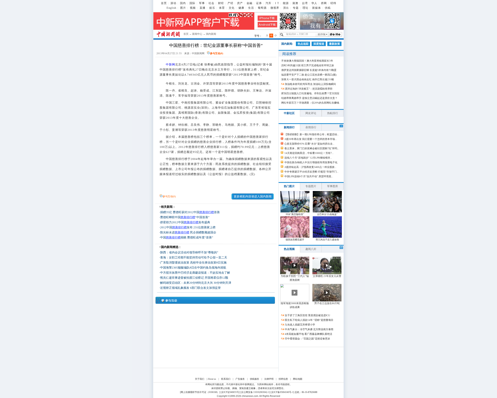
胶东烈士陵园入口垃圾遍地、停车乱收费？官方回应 (310, 93)
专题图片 (310, 186)
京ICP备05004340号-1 (282, 392)
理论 (305, 7)
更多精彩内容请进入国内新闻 (253, 196)
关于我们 (199, 379)
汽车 (268, 3)
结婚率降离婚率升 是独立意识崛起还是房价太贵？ (309, 98)
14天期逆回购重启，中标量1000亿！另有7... (309, 153)
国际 (192, 3)
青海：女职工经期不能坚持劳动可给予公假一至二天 (193, 257)
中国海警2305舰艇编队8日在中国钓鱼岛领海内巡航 (193, 267)
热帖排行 (332, 113)
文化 (232, 7)
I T (277, 3)
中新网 (170, 64)
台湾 (305, 3)
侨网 (324, 3)
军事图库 (332, 186)
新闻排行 (289, 127)
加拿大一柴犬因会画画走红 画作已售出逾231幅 (307, 79)
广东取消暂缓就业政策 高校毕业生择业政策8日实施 (193, 262)
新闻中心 (197, 33)
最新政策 (334, 43)
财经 (221, 3)
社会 (211, 3)
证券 (259, 3)
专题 (296, 7)
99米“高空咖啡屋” (295, 214)
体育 (222, 7)
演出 (286, 7)
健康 (241, 7)
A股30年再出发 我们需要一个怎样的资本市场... (310, 139)
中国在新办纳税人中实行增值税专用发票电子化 (310, 162)
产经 (230, 3)
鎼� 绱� (335, 34)
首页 (164, 3)
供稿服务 (254, 379)
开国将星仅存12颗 (216, 277)
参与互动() (216, 53)
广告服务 (240, 379)
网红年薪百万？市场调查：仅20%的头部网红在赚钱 (310, 102)
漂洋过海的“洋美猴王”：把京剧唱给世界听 (309, 88)
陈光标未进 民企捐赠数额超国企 (188, 232)
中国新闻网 (198, 53)
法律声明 (269, 379)
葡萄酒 (262, 7)
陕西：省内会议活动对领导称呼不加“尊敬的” (189, 252)
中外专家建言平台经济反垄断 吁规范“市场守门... (311, 171)
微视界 (274, 7)
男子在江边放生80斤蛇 (327, 303)
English (171, 7)
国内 (183, 3)
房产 (240, 3)
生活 (251, 7)
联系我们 (225, 379)
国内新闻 (211, 33)
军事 (202, 3)
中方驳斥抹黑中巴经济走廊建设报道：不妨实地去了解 (195, 272)
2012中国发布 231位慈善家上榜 (187, 227)
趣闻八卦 (310, 249)
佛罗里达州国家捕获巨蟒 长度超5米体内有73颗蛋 (308, 70)
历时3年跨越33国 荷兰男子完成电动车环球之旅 (307, 65)
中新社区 (289, 113)
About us (212, 379)
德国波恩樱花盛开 (295, 239)
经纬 (333, 3)
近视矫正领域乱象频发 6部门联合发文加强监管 (190, 287)
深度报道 (318, 43)
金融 (249, 3)
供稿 (328, 7)
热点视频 (289, 249)
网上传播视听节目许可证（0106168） (200, 392)
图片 (183, 7)
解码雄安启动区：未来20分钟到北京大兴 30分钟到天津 (195, 282)
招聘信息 (283, 379)
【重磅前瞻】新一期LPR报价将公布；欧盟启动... (311, 134)
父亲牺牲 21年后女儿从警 (327, 276)
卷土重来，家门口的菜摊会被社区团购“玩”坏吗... (311, 148)
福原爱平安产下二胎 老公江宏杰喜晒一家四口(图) (308, 74)
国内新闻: (287, 43)
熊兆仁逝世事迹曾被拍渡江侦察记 (182, 277)
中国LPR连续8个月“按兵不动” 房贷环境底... (308, 176)
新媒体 (316, 7)
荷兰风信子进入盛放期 (327, 239)
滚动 (173, 3)
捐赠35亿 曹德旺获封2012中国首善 (190, 212)
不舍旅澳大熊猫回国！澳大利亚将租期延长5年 (307, 60)
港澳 (295, 3)
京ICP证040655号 (230, 392)
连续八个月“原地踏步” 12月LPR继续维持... (308, 157)
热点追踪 (303, 43)
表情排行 (310, 127)
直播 (202, 7)
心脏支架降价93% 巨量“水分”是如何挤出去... (309, 143)
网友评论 (310, 113)
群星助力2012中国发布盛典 (185, 222)
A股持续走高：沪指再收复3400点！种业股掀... (310, 167)
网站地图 (297, 379)
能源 (286, 3)
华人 (314, 3)
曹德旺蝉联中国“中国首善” (184, 217)
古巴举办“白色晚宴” (327, 214)
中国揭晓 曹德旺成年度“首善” (186, 237)
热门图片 (289, 186)
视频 (193, 7)
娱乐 (212, 7)
